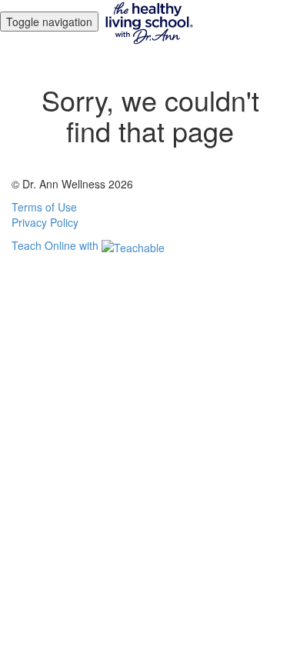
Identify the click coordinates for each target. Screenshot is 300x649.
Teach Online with (57, 245)
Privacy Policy (45, 222)
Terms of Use (44, 207)
